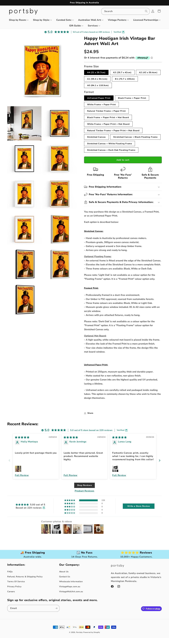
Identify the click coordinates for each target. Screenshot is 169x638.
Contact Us (64, 576)
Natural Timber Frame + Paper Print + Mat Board (113, 130)
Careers (11, 591)
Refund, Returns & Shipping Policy (25, 576)
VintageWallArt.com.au (71, 591)
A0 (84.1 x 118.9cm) (98, 85)
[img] (22, 437)
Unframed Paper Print (99, 98)
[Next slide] (160, 460)
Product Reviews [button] (84, 490)
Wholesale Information (71, 581)
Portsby (79, 632)
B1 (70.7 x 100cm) (125, 78)
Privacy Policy (14, 586)
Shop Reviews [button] (84, 485)
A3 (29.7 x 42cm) (122, 72)
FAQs (10, 571)
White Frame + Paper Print (101, 104)
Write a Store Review (138, 506)
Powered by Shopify (91, 632)
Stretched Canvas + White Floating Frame (109, 143)
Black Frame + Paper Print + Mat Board (108, 117)
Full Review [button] (22, 475)
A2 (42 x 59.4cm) (148, 72)
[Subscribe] (56, 608)
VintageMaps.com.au (69, 586)
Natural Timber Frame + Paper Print (106, 111)
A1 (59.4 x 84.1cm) (97, 78)
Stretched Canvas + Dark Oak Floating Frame (111, 150)
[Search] (146, 11)
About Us (64, 571)
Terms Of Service (16, 581)
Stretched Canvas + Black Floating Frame (135, 137)
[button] (18, 20)
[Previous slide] (9, 460)
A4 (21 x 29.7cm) (96, 72)
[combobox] (125, 11)
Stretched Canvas (96, 137)
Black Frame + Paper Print (132, 98)
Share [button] (90, 413)
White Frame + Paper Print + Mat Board (108, 124)
